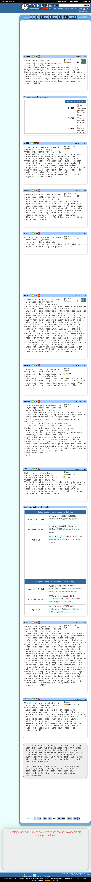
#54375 (72, 612)
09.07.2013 (77, 365)
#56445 (53, 591)
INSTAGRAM (28, 876)
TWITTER (38, 876)
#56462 (71, 602)
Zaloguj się (86, 1)
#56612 (51, 522)
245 (59, 17)
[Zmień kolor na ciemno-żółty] (54, 5)
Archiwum (62, 9)
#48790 (55, 606)
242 (46, 17)
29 (72, 62)
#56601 (73, 516)
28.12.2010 (77, 143)
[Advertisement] (10, 441)
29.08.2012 (77, 623)
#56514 (68, 596)
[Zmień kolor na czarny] (57, 5)
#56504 (60, 519)
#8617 (61, 539)
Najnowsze (83, 11)
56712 (71, 118)
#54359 (53, 612)
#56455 (62, 602)
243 (50, 17)
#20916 (77, 536)
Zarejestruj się (74, 1)
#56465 (53, 526)
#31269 (70, 539)
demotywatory (38, 878)
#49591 (65, 609)
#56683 (53, 516)
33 (72, 239)
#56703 (54, 589)
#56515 (68, 519)
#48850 (76, 609)
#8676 (52, 539)
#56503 (63, 591)
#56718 (68, 586)
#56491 (63, 516)
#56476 (54, 599)
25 (72, 628)
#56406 (73, 526)
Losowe (52, 9)
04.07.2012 (77, 234)
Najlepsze (34, 9)
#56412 (53, 602)
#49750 (68, 606)
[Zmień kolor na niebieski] (51, 5)
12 (72, 149)
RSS (87, 9)
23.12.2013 (77, 402)
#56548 (76, 519)
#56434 (63, 526)
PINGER (47, 876)
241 (41, 17)
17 (72, 196)
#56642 (52, 519)
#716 (78, 539)
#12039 (55, 536)
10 (72, 474)
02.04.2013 (77, 57)
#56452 (52, 529)
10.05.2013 (77, 469)
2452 (71, 17)
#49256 (54, 609)
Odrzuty (44, 9)
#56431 (51, 532)
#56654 (66, 588)
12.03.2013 (77, 191)
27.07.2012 (77, 699)
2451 (66, 17)
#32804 (52, 542)
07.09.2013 (77, 296)
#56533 (60, 529)
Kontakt (78, 9)
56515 (71, 108)
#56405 (68, 529)
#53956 (63, 612)
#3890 (66, 536)
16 (72, 407)
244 (55, 17)
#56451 (76, 529)
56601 (71, 128)
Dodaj (70, 9)
